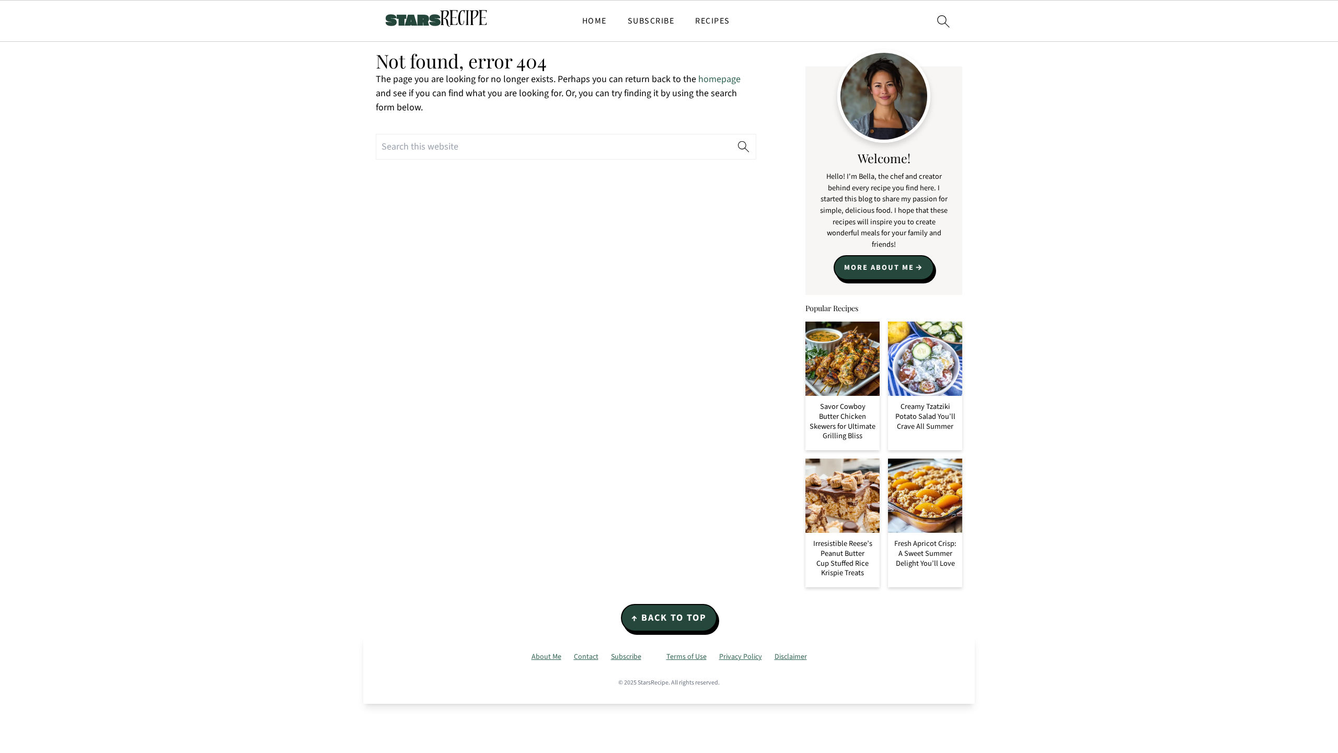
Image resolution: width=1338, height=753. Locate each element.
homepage (719, 79)
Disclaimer (791, 657)
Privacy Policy (740, 657)
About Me (546, 657)
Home (594, 21)
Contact (586, 657)
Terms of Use (686, 657)
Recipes (712, 21)
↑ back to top (669, 617)
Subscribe (651, 21)
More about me (879, 267)
